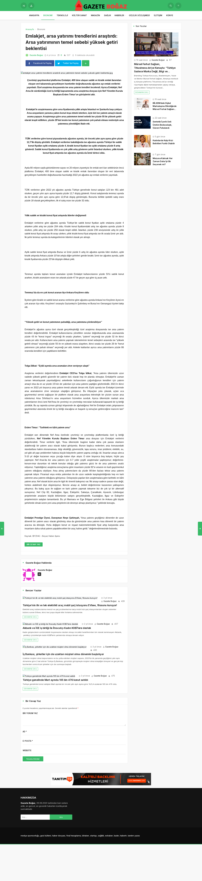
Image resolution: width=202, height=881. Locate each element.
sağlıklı (101, 835)
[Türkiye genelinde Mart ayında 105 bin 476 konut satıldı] (49, 676)
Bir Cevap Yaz (34, 544)
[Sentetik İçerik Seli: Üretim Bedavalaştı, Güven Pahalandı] (142, 122)
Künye (169, 15)
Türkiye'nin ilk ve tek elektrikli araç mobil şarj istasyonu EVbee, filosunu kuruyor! (70, 605)
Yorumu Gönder (33, 759)
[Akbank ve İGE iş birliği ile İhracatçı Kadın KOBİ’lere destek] (50, 624)
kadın (116, 835)
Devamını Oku (30, 617)
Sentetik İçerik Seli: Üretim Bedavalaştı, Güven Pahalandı (162, 124)
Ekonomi (47, 15)
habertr (123, 835)
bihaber (85, 835)
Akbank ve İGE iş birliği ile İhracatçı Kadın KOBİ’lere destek (57, 628)
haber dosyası (58, 835)
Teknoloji (62, 15)
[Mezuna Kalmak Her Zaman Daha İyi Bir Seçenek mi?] (142, 159)
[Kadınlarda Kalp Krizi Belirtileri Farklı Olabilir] (142, 141)
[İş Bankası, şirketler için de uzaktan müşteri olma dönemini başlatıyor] (55, 647)
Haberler (119, 15)
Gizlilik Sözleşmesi (139, 15)
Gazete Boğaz (36, 55)
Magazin (95, 15)
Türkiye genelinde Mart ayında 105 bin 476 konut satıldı (55, 679)
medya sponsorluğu (30, 835)
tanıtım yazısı (134, 835)
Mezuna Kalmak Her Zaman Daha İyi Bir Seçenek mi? (163, 161)
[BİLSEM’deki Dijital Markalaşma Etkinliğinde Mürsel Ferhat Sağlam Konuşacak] (142, 103)
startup (93, 835)
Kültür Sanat (79, 15)
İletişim (158, 15)
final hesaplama (73, 835)
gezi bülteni (45, 835)
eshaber (109, 835)
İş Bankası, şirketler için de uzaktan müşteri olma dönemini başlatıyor (63, 654)
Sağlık (107, 15)
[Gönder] (171, 5)
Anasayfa (34, 15)
